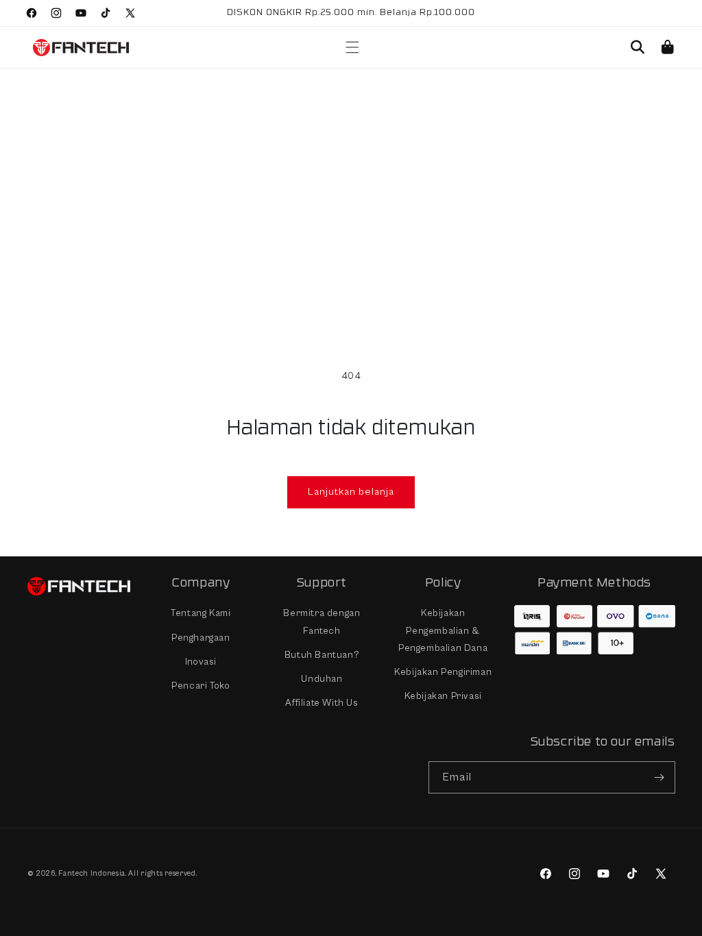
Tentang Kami (200, 613)
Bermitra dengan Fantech (321, 622)
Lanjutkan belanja (351, 491)
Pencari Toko (200, 685)
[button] (347, 47)
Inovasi (201, 661)
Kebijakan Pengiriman (443, 672)
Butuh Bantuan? (322, 655)
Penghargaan (200, 637)
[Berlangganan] (659, 777)
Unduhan (321, 679)
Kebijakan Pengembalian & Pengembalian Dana (442, 630)
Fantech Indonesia (91, 873)
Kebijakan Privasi (443, 696)
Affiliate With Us (321, 703)
